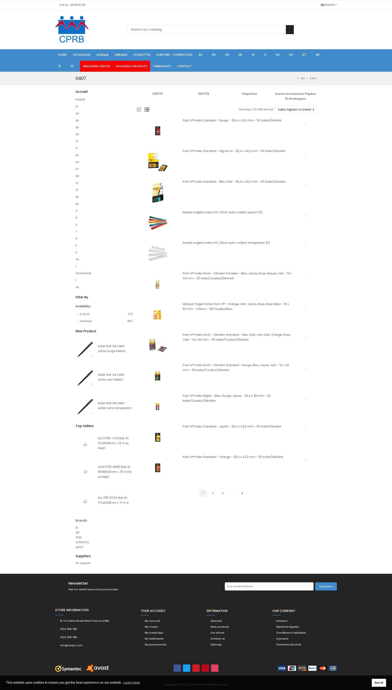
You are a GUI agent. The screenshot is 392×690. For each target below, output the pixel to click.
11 (76, 148)
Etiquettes (249, 94)
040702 (203, 94)
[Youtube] (196, 668)
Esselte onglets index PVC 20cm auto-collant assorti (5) (223, 212)
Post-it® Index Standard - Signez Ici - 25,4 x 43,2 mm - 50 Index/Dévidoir (234, 151)
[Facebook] (177, 668)
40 (77, 259)
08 (77, 176)
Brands (81, 520)
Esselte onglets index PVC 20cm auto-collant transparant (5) (226, 243)
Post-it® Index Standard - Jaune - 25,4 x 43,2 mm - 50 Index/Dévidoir (232, 426)
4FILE (79, 537)
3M (77, 532)
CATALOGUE (83, 273)
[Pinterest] (205, 668)
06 (77, 127)
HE (77, 204)
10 (77, 141)
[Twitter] (186, 668)
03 (77, 162)
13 (77, 190)
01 (77, 106)
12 (77, 183)
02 (77, 155)
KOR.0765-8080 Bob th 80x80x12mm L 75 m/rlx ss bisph (114, 472)
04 (77, 113)
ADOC (80, 547)
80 (77, 197)
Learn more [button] (131, 682)
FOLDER (80, 100)
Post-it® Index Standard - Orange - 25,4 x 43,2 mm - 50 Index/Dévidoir (233, 457)
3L (77, 527)
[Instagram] (214, 668)
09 (77, 134)
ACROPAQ (82, 542)
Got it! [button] (379, 682)
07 (77, 169)
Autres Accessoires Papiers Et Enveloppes (295, 96)
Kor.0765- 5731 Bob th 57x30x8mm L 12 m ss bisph (113, 443)
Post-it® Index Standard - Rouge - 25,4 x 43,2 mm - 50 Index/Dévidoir (232, 120)
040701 (158, 94)
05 (77, 120)
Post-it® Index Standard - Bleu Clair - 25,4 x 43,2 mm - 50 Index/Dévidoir (234, 182)
